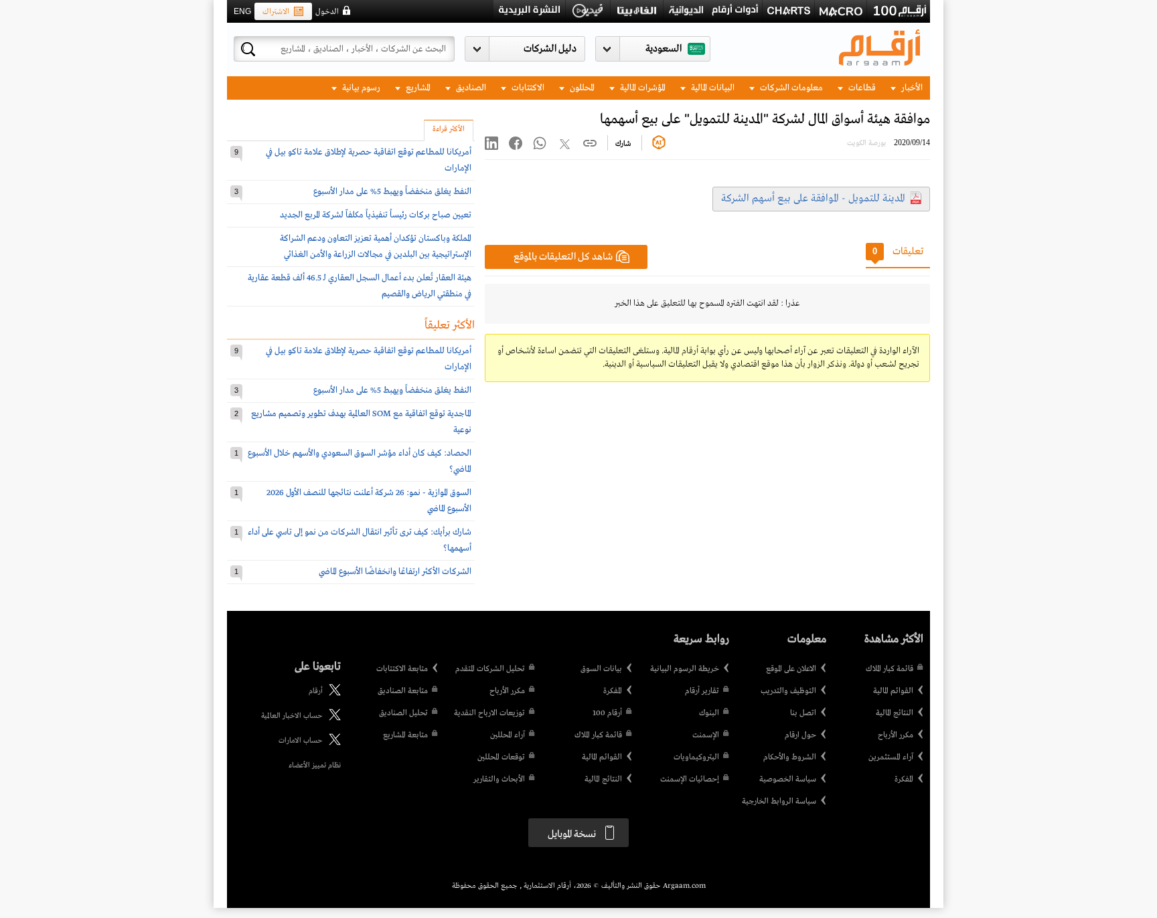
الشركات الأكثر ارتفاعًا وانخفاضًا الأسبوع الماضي (395, 571)
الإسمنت (705, 735)
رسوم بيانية (360, 88)
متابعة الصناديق (403, 691)
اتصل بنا (803, 713)
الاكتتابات (527, 88)
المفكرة (904, 779)
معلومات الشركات (790, 88)
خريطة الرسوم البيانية (684, 669)
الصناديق (470, 88)
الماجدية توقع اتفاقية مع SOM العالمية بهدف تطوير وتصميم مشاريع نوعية (361, 422)
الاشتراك (275, 12)
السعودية (663, 49)
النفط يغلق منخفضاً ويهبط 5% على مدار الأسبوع (392, 191)
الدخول (327, 12)
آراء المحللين (507, 735)
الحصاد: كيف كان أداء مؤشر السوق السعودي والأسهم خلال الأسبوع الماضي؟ (359, 461)
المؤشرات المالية (642, 88)
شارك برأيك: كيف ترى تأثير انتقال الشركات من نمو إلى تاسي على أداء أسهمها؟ (359, 540)
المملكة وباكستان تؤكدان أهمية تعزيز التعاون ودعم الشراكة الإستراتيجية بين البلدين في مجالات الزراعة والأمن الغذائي (375, 246)
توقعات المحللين (501, 757)
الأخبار (911, 88)
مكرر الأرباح (895, 735)
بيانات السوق (601, 669)
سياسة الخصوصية (787, 779)
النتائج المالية (894, 713)
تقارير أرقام (702, 691)
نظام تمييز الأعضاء (315, 765)
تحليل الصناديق (403, 713)
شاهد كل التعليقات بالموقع (563, 257)
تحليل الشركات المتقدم (490, 669)
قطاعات (861, 88)
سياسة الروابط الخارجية (779, 801)
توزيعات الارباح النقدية (489, 713)
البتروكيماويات (696, 757)
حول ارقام (800, 735)
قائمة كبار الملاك (889, 669)
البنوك (709, 713)
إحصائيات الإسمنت (689, 779)
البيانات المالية (712, 88)
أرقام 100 (607, 713)
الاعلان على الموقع (791, 669)
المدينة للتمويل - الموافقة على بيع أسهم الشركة (813, 198)
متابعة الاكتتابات (402, 669)
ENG (242, 11)
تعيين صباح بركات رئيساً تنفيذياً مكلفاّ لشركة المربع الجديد (375, 215)
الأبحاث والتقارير (499, 779)
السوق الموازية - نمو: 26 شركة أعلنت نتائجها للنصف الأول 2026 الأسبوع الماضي (368, 501)
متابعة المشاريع (405, 735)
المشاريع (417, 88)
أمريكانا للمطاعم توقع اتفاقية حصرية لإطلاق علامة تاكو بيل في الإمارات (368, 160)
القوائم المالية (893, 691)
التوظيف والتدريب (788, 691)
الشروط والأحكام (789, 757)
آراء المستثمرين (890, 757)
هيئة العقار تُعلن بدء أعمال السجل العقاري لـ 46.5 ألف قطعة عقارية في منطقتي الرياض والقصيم (359, 286)
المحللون (581, 88)
